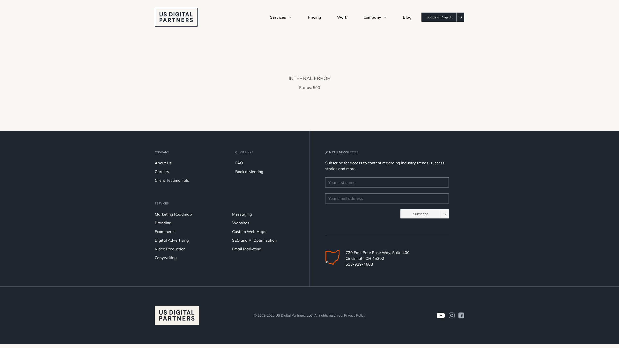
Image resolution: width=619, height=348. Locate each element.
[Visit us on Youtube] (441, 315)
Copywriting (166, 257)
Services (162, 203)
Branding (163, 222)
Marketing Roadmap (173, 214)
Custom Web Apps (249, 231)
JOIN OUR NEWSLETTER (341, 152)
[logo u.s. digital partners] (176, 17)
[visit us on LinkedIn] (461, 315)
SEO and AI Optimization (254, 240)
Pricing (314, 17)
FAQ (239, 162)
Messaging (242, 214)
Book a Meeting (249, 171)
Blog (407, 17)
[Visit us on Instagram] (452, 315)
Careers (162, 171)
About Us (163, 162)
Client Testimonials (172, 180)
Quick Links (244, 152)
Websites (240, 222)
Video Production (170, 248)
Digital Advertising (172, 240)
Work (342, 17)
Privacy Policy (354, 315)
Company (162, 152)
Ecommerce (165, 231)
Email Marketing (246, 248)
